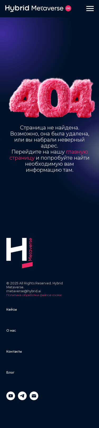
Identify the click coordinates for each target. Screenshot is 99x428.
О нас (11, 330)
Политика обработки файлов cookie (34, 295)
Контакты (14, 351)
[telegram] (22, 398)
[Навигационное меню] (90, 8)
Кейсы (11, 309)
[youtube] (10, 398)
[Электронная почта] (34, 398)
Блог (10, 372)
